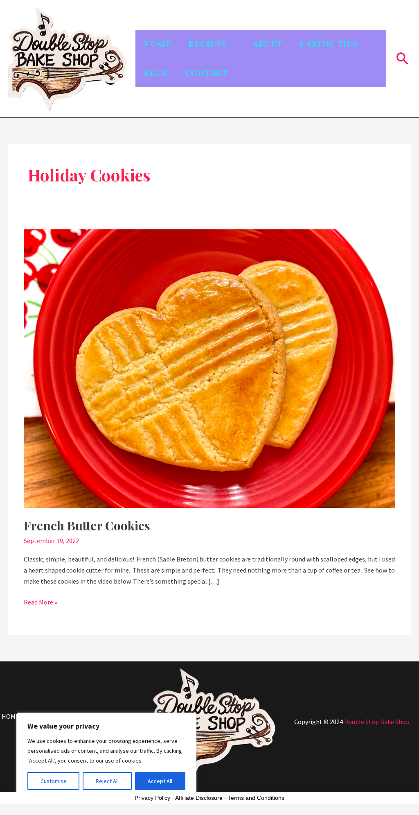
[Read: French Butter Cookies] (209, 368)
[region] (106, 756)
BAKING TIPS (328, 44)
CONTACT (206, 73)
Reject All (107, 781)
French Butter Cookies (87, 525)
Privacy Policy (152, 798)
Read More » (40, 601)
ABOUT (267, 44)
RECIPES (207, 44)
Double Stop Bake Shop (377, 722)
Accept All (160, 781)
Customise (54, 781)
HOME (157, 44)
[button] (402, 58)
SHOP (156, 73)
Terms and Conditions (256, 798)
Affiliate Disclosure (199, 798)
